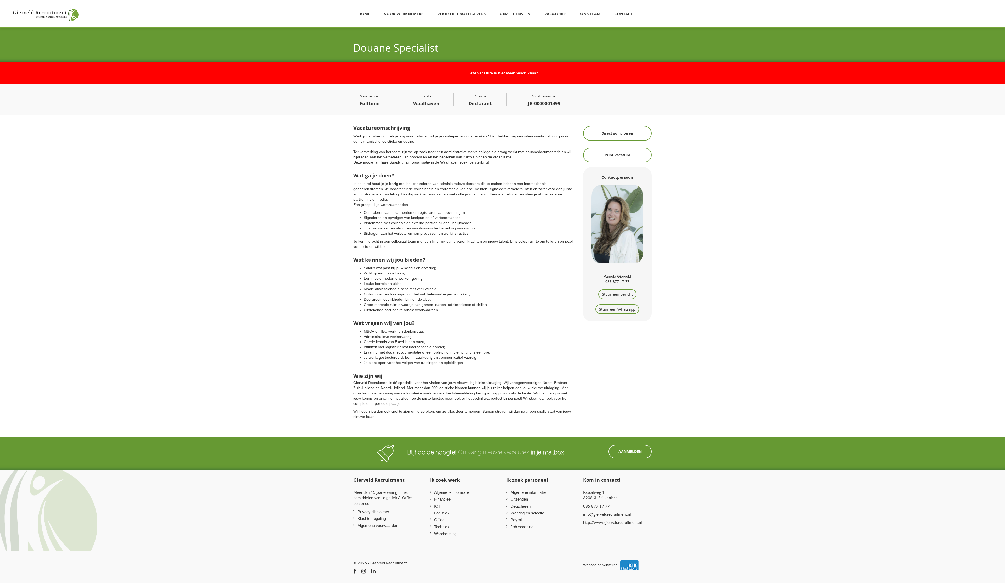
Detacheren (521, 506)
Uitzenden (519, 499)
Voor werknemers (403, 13)
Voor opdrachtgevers (461, 13)
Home (364, 13)
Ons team (590, 13)
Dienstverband (370, 100)
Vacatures (555, 13)
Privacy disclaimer (373, 511)
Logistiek (441, 513)
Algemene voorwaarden (378, 525)
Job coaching (522, 527)
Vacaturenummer (544, 100)
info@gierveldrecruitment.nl (607, 514)
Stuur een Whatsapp (617, 309)
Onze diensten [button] (515, 13)
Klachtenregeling (372, 518)
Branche (480, 100)
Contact (623, 13)
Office (439, 520)
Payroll (516, 520)
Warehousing (445, 533)
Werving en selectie (527, 513)
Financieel (442, 499)
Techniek (441, 527)
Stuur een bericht (617, 294)
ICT (437, 506)
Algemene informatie (451, 492)
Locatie (426, 100)
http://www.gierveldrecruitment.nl (612, 522)
